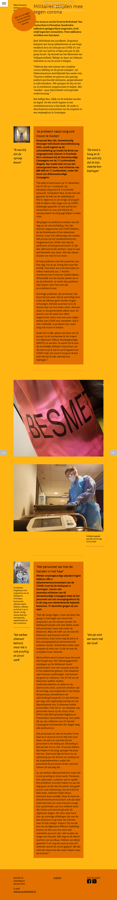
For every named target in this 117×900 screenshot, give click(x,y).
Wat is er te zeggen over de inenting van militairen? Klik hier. (22, 18)
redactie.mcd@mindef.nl (25, 891)
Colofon (57, 877)
